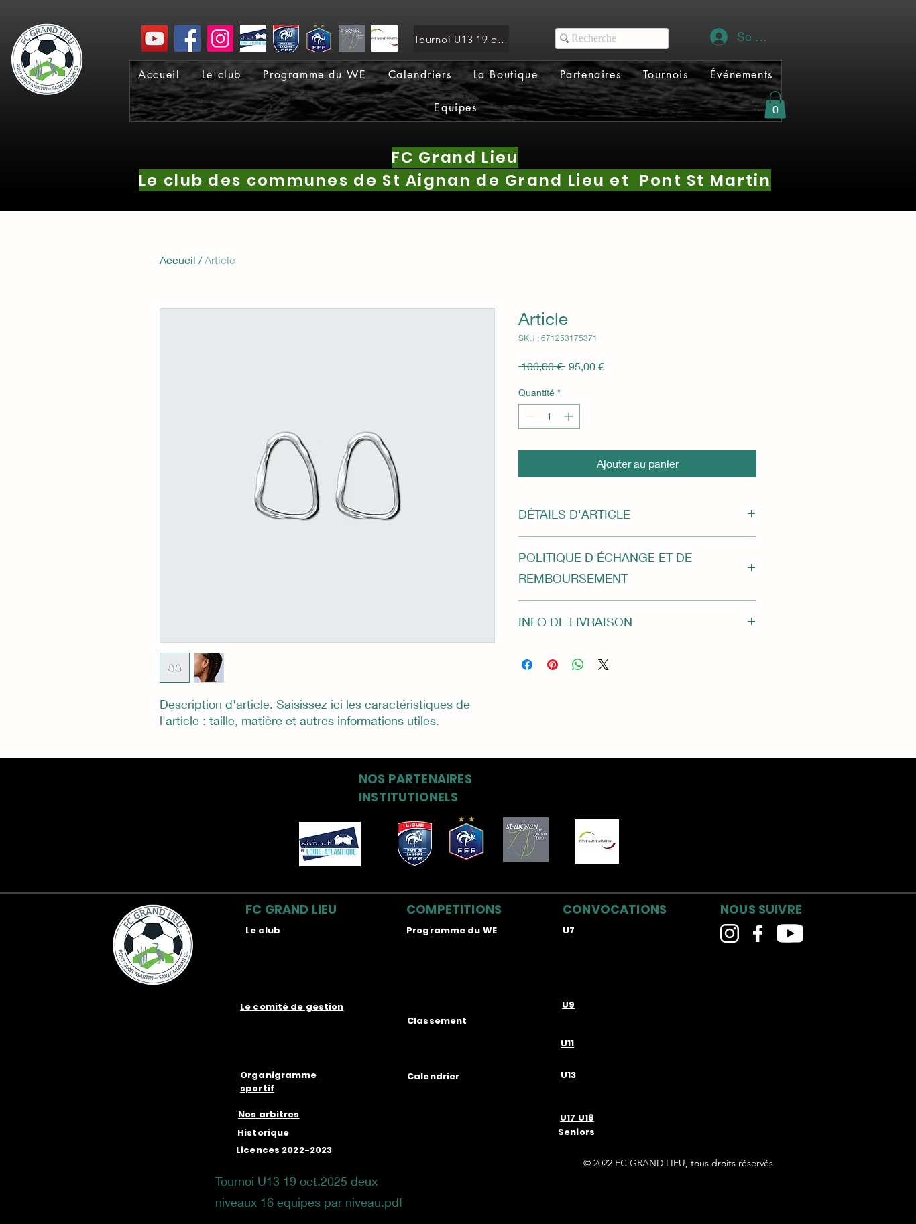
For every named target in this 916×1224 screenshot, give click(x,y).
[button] (222, 74)
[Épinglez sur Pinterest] (553, 665)
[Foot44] (253, 38)
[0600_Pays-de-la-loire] (286, 38)
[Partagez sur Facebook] (527, 665)
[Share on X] (603, 665)
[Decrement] (528, 416)
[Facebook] (187, 38)
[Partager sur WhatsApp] (578, 665)
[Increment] (569, 416)
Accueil (178, 259)
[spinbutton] (549, 416)
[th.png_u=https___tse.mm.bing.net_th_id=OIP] (352, 38)
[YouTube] (154, 38)
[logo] (319, 38)
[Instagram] (220, 38)
